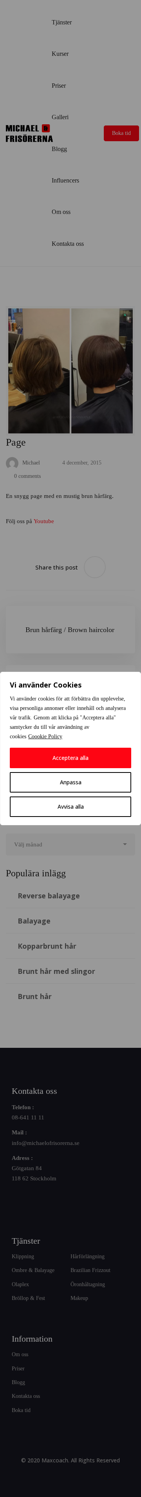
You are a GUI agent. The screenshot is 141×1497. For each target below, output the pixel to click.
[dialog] (70, 748)
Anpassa (70, 782)
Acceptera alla (70, 757)
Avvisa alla (71, 806)
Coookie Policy (45, 736)
